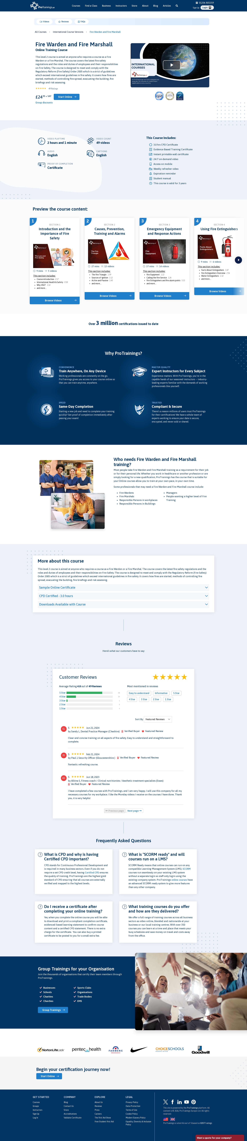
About (145, 5)
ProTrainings (192, 1108)
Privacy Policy (132, 1102)
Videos (46, 22)
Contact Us (69, 1106)
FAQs (82, 22)
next (238, 260)
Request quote (209, 1123)
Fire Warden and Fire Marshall (105, 32)
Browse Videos (53, 300)
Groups (36, 1106)
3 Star (62, 700)
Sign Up (196, 8)
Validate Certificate (72, 1118)
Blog (155, 5)
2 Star (62, 704)
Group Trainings (51, 1009)
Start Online (65, 96)
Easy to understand (139, 693)
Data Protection (133, 1106)
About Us (99, 1102)
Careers (98, 1114)
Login (205, 7)
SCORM (187, 868)
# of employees (205, 1111)
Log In (35, 1118)
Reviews (65, 22)
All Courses (40, 32)
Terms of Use (131, 1110)
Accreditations (70, 1114)
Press (97, 1110)
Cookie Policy (132, 1114)
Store (134, 5)
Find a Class (91, 5)
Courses (76, 5)
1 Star (62, 708)
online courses (179, 879)
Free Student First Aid (104, 1121)
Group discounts (44, 102)
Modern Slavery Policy (136, 1118)
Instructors (121, 5)
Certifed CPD (92, 872)
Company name (205, 1100)
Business (106, 5)
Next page (133, 810)
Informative (161, 693)
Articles (167, 5)
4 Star (62, 696)
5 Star (62, 692)
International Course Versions (68, 32)
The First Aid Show (103, 1118)
